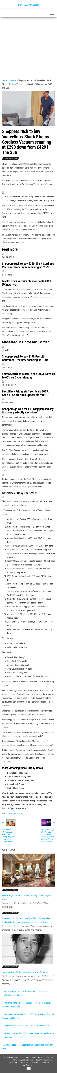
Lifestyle (12, 80)
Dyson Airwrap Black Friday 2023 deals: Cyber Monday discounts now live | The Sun (47, 835)
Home (4, 80)
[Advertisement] (28, 47)
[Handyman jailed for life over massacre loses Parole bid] (28, 948)
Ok (28, 1069)
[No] (53, 1063)
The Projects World (28, 5)
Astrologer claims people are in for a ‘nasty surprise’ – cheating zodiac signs (8, 835)
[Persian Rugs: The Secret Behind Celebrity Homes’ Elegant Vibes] (28, 870)
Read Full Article (15, 813)
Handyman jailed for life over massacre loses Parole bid (25, 972)
